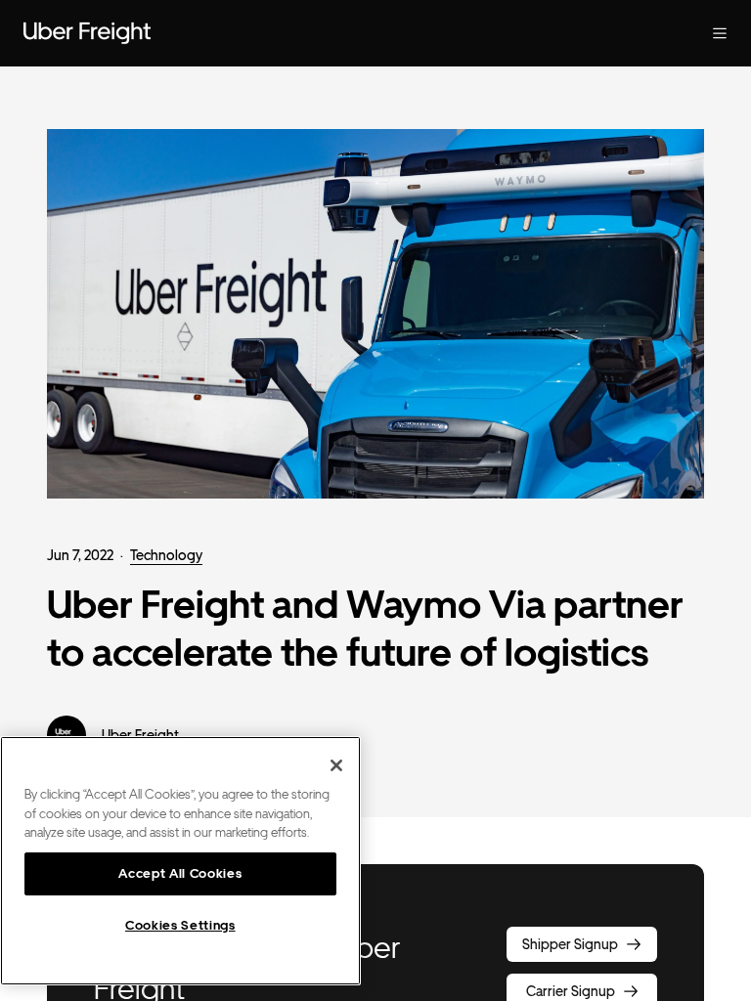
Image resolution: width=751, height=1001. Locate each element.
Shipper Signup (570, 944)
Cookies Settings (180, 925)
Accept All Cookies (180, 873)
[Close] (336, 765)
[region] (180, 860)
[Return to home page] (87, 33)
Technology (166, 555)
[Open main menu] (720, 33)
